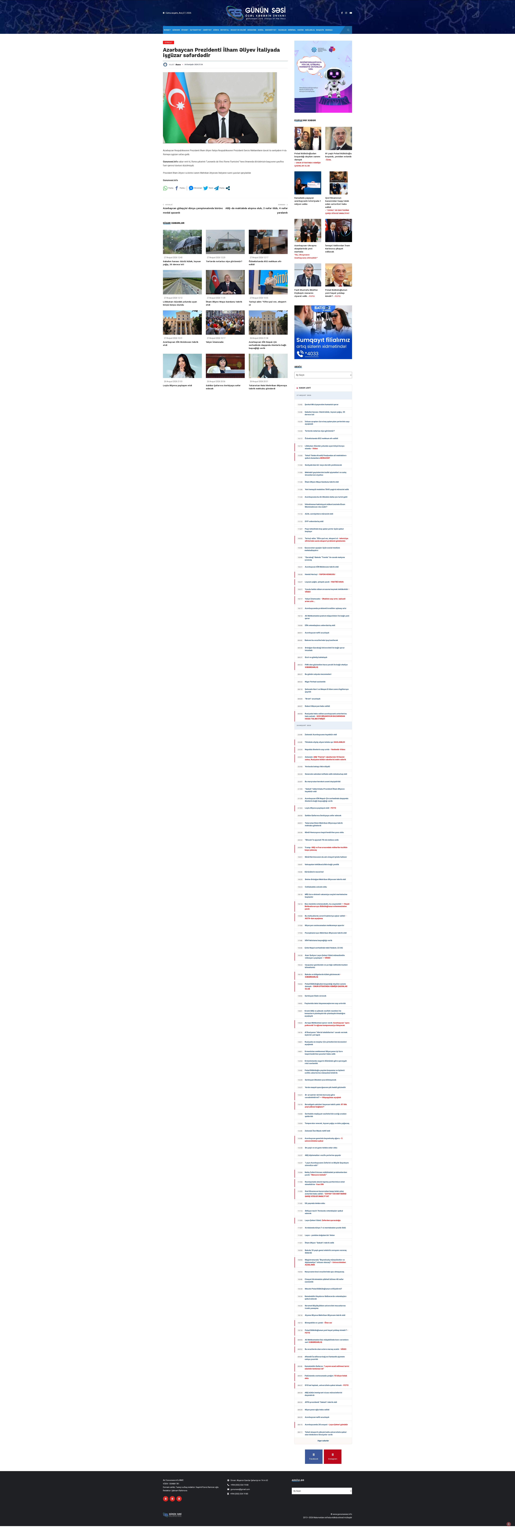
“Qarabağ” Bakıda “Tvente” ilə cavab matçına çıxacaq (325, 558)
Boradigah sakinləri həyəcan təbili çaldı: (326, 1105)
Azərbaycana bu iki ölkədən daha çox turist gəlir (326, 497)
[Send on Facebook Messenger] (195, 188)
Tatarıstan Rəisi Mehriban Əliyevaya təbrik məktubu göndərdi (324, 824)
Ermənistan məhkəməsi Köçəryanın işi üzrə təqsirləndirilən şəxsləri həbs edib (324, 1052)
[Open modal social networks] (227, 188)
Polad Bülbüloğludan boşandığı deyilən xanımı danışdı (307, 159)
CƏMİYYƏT (207, 30)
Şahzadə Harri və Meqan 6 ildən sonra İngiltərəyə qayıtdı (327, 690)
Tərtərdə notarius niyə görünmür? (224, 261)
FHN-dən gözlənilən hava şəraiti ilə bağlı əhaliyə (326, 666)
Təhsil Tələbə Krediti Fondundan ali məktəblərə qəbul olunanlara (325, 456)
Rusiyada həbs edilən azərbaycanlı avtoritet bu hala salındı (326, 716)
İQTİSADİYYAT (195, 30)
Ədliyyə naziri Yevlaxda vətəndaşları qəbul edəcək (324, 1212)
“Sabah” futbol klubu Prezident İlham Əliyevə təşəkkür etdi (325, 790)
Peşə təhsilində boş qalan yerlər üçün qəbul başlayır (324, 530)
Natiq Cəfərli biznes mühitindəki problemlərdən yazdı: (326, 1173)
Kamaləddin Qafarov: (327, 1367)
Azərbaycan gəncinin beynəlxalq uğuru (324, 1139)
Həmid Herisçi (320, 574)
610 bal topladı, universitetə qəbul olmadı (327, 1385)
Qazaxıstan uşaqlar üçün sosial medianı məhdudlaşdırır (322, 549)
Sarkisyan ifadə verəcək (315, 996)
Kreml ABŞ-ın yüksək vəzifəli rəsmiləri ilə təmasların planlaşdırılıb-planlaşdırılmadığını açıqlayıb (325, 1013)
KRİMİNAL (292, 30)
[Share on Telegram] (219, 188)
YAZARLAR (282, 30)
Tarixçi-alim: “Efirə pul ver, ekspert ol (326, 539)
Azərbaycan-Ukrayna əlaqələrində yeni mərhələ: (306, 251)
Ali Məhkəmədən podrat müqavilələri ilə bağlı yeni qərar (327, 617)
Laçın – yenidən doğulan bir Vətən (320, 1235)
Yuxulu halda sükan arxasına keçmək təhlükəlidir (327, 590)
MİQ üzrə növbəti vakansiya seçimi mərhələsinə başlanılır (326, 895)
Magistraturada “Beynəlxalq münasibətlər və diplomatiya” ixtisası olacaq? (325, 1262)
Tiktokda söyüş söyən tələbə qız (325, 742)
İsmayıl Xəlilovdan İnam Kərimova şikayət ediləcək (337, 248)
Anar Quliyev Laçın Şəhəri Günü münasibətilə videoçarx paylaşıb (325, 956)
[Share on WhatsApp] (168, 188)
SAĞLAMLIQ (310, 30)
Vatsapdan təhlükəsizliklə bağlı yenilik (322, 864)
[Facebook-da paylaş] (179, 188)
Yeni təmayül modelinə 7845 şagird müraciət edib (327, 489)
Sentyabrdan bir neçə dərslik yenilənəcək (323, 465)
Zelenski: (325, 758)
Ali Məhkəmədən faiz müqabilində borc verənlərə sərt (326, 1341)
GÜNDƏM (176, 30)
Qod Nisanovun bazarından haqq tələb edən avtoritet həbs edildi (337, 205)
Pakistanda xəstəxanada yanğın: (326, 1377)
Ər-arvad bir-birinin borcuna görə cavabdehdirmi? (323, 1096)
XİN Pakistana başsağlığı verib (318, 940)
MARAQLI (329, 30)
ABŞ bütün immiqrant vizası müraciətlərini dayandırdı (323, 1394)
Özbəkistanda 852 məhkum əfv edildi (321, 438)
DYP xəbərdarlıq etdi (314, 521)
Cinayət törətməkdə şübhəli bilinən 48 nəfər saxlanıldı (324, 1280)
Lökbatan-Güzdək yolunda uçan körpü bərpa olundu (324, 447)
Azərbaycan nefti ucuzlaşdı (317, 633)
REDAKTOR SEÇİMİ (238, 30)
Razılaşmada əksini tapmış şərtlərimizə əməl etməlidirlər (325, 1183)
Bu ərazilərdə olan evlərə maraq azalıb (325, 1349)
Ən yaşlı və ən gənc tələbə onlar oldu (321, 1148)
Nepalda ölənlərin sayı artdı (325, 749)
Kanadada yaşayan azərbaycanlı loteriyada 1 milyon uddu (307, 201)
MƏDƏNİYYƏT (271, 30)
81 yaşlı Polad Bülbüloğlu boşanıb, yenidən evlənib (338, 156)
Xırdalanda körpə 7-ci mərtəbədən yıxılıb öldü (325, 1228)
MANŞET (167, 30)
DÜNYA (216, 30)
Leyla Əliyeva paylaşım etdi (177, 385)
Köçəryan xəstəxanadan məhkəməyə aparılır (324, 925)
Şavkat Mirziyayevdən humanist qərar (322, 404)
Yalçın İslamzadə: (215, 342)
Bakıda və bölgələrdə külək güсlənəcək (323, 975)
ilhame (178, 65)
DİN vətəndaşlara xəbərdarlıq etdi (320, 625)
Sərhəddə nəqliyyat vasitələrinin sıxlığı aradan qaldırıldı (325, 1115)
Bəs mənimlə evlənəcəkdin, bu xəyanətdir (327, 906)
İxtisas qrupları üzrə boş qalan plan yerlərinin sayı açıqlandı (327, 422)
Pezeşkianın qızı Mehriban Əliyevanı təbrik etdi (326, 933)
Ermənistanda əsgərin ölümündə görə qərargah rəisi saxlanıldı (326, 1062)
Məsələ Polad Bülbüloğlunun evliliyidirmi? (323, 1289)
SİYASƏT (184, 30)
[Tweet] (208, 188)
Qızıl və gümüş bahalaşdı (316, 657)
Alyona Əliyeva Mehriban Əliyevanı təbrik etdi (325, 1315)
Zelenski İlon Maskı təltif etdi (317, 1131)
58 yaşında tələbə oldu (315, 1203)
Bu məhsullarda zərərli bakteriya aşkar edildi (325, 917)
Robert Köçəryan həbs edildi (317, 706)
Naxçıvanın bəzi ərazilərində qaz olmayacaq (324, 1272)
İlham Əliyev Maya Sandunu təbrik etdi (322, 482)
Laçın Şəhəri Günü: (323, 1220)
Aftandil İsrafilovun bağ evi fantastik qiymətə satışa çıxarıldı (325, 1358)
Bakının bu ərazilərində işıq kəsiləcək (321, 640)
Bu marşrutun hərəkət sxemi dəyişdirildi (323, 781)
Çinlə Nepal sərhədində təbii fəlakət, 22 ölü (324, 948)
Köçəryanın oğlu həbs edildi (317, 1410)
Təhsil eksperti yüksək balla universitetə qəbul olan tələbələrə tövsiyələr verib (325, 1433)
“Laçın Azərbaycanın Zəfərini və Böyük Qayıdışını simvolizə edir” (327, 1164)
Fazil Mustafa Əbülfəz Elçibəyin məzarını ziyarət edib (306, 293)
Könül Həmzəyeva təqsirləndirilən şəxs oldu (324, 832)
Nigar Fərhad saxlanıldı (315, 682)
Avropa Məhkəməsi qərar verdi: (327, 1024)
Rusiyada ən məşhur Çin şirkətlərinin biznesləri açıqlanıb (326, 1043)
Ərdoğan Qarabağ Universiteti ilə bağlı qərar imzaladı (325, 649)
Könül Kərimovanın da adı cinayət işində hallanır (326, 857)
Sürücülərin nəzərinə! (314, 872)
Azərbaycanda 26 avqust (326, 1424)
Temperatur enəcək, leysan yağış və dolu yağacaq (327, 1123)
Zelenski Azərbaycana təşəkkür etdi (321, 734)
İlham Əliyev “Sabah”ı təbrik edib (319, 1243)
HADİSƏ (300, 30)
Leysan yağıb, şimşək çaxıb (324, 582)
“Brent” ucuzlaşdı (312, 699)
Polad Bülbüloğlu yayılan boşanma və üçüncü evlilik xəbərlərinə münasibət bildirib (325, 1071)
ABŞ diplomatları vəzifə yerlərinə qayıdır (323, 1155)
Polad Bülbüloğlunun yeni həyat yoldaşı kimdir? (336, 293)
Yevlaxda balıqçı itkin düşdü (317, 766)
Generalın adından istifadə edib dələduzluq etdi (326, 774)
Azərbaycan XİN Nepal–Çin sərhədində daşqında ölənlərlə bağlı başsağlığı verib (267, 345)
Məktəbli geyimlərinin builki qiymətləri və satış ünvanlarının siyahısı (325, 473)
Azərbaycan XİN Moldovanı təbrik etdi (322, 567)
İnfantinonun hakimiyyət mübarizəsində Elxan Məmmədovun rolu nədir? (325, 505)
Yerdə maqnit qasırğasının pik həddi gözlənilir (325, 1087)
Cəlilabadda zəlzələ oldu (316, 887)
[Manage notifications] (509, 1524)
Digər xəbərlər (323, 1441)
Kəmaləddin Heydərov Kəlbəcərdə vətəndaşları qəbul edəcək (326, 1297)
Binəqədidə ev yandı (318, 1323)
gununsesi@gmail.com (240, 1489)
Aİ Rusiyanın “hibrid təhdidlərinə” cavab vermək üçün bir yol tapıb (326, 1033)
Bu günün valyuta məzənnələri (318, 674)
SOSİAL (261, 30)
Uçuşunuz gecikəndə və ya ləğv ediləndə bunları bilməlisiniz (326, 966)
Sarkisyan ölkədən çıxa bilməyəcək (320, 1080)
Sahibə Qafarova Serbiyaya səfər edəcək (323, 815)
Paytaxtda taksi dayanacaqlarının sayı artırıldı (325, 1003)
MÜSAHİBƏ (251, 30)
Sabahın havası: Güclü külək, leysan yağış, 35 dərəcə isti (325, 413)
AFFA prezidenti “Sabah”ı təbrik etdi (321, 1402)
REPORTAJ (224, 30)
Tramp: (326, 848)
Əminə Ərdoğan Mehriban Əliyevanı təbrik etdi (325, 879)
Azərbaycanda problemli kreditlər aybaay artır (325, 608)
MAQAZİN (320, 30)
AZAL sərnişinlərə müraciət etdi (319, 514)
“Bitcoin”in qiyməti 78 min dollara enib (322, 840)
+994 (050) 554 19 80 (240, 1485)
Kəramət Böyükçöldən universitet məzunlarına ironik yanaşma (325, 1307)
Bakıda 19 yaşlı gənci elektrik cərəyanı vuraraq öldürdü (326, 1251)
